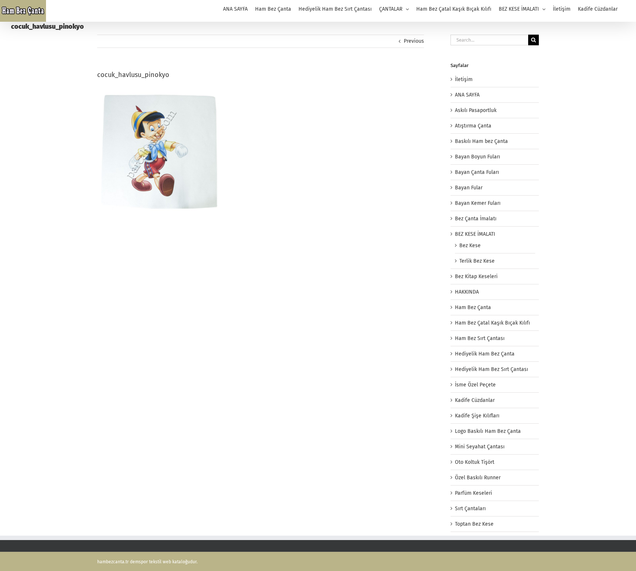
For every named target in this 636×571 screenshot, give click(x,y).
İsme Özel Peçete (475, 385)
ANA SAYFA (467, 95)
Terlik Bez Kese (477, 261)
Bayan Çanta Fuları (477, 172)
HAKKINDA (467, 292)
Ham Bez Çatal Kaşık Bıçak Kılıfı (492, 323)
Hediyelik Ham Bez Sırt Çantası (491, 369)
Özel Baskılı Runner (478, 477)
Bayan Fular (469, 188)
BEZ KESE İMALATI (475, 234)
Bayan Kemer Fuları (478, 203)
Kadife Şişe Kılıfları (477, 416)
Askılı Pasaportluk (476, 110)
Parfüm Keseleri (473, 493)
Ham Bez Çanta (473, 307)
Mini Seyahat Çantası (480, 447)
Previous (414, 41)
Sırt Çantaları (470, 508)
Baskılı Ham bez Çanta (481, 141)
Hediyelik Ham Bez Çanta (485, 354)
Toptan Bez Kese (474, 524)
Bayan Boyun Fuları (477, 157)
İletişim (464, 79)
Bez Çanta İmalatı (476, 219)
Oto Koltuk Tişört (474, 462)
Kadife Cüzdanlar (475, 400)
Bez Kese (470, 245)
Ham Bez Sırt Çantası (480, 338)
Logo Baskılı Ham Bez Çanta (488, 431)
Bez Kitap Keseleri (476, 276)
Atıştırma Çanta (473, 126)
